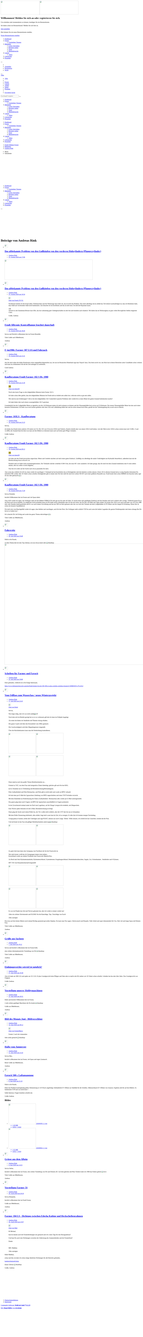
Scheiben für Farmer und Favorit (21, 673)
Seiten (6, 87)
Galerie (7, 84)
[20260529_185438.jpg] (22, 753)
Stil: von (11, 1308)
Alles (6, 78)
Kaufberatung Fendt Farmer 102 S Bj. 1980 (26, 377)
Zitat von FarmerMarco (16, 1031)
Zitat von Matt (13, 1228)
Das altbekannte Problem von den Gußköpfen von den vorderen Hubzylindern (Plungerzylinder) (53, 251)
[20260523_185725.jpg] (49, 775)
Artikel (7, 85)
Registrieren (8, 68)
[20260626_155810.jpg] (49, 908)
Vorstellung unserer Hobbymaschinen (23, 990)
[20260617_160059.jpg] (22, 908)
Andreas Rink (13, 255)
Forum (7, 82)
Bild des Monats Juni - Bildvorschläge (24, 1019)
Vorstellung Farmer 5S (16, 1187)
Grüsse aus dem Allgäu (16, 1159)
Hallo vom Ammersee (15, 1047)
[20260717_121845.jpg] (49, 844)
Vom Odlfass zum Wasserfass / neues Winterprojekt (30, 695)
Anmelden (8, 66)
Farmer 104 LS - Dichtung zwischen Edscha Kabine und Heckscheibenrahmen (44, 1216)
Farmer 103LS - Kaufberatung (20, 416)
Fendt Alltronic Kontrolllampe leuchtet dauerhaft (29, 325)
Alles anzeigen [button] (13, 917)
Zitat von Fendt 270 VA (16, 300)
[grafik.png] (49, 279)
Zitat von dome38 (14, 389)
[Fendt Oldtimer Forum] (39, 14)
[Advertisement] (71, 169)
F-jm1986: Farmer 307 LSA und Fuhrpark (26, 350)
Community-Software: (15, 1305)
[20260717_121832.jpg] (22, 844)
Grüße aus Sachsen (14, 938)
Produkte (7, 89)
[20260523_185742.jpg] (49, 753)
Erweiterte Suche (10, 92)
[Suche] (20, 96)
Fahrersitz (10, 530)
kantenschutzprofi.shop (12, 1261)
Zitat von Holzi (13, 707)
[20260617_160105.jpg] (49, 885)
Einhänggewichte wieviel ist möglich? (23, 967)
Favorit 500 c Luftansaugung (19, 1075)
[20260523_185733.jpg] (22, 775)
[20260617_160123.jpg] (22, 885)
